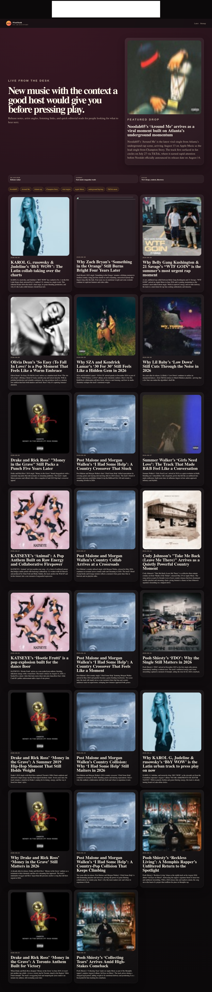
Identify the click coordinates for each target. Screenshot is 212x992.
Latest (196, 23)
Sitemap (203, 23)
